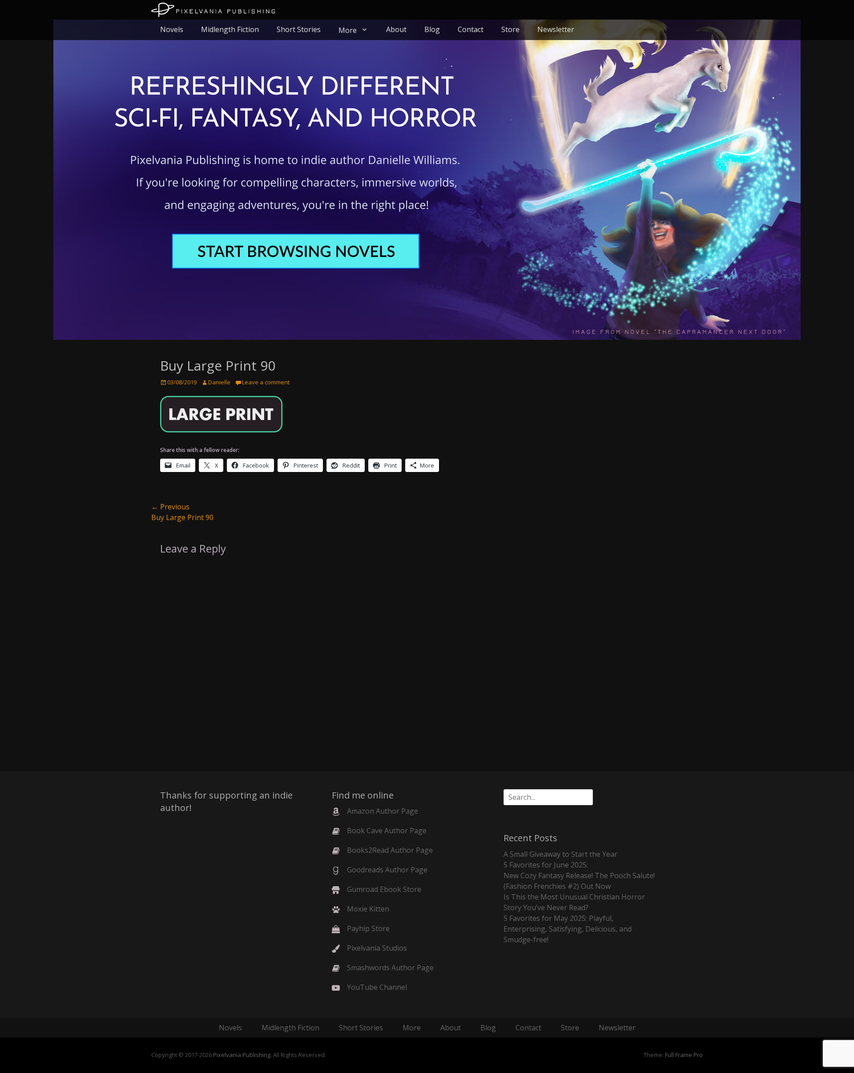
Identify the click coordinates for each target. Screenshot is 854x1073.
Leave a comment (266, 382)
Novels (171, 29)
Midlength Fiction (230, 29)
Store (510, 29)
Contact (470, 29)
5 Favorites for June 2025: (546, 865)
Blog (432, 29)
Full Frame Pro (684, 1055)
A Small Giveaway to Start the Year (560, 854)
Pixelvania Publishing (241, 1055)
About (396, 29)
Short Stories (299, 29)
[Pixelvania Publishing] (213, 10)
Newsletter (555, 29)
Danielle (219, 382)
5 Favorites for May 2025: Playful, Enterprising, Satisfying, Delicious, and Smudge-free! (568, 928)
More (347, 30)
